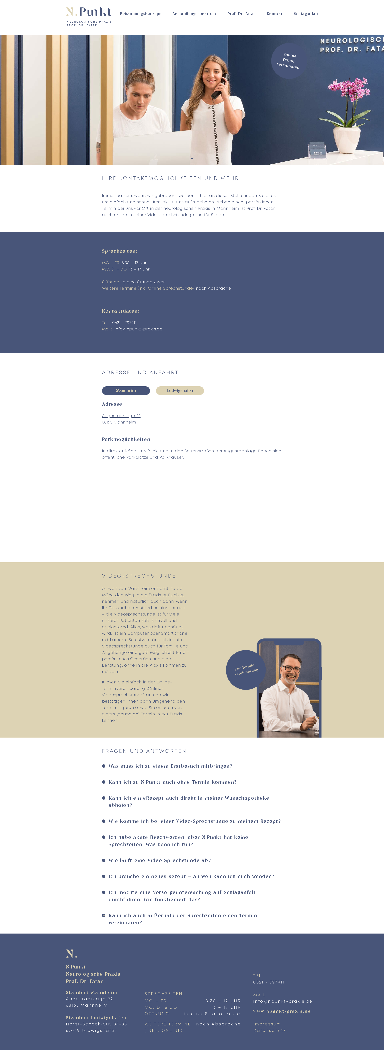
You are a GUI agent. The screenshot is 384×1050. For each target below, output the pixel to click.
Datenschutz (269, 1031)
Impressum (267, 1024)
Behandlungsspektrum (194, 14)
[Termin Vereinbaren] (272, 705)
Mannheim (126, 391)
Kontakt (274, 14)
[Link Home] (99, 954)
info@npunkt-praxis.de (138, 329)
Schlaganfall (306, 14)
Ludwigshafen (180, 391)
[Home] (91, 16)
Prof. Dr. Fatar (241, 14)
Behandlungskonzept (140, 14)
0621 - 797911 (124, 323)
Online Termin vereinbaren (288, 61)
